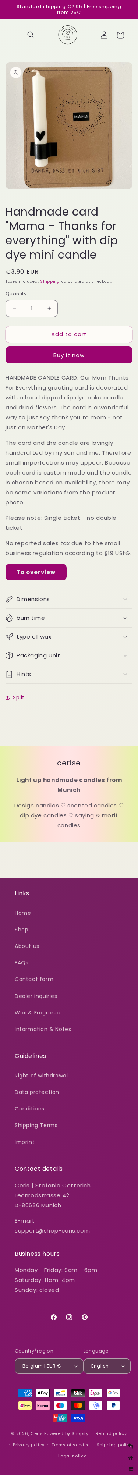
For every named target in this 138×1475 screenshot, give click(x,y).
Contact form (34, 979)
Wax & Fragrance (38, 1012)
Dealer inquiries (36, 996)
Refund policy (111, 1433)
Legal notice (72, 1456)
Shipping (50, 281)
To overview (36, 572)
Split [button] (19, 697)
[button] (15, 35)
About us (27, 946)
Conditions (30, 1108)
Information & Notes (43, 1029)
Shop (21, 929)
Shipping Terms (36, 1125)
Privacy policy (29, 1445)
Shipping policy (114, 1445)
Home (23, 913)
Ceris (37, 1433)
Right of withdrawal (41, 1075)
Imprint (25, 1142)
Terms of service (71, 1445)
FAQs (21, 962)
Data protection (37, 1092)
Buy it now (69, 355)
